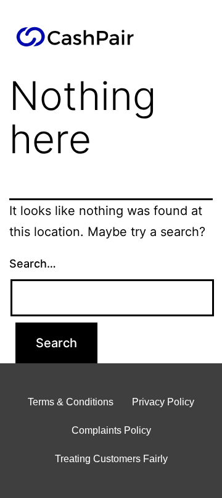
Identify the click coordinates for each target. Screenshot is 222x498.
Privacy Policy (163, 402)
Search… (32, 263)
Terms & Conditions (70, 402)
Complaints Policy (111, 430)
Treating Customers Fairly (111, 459)
